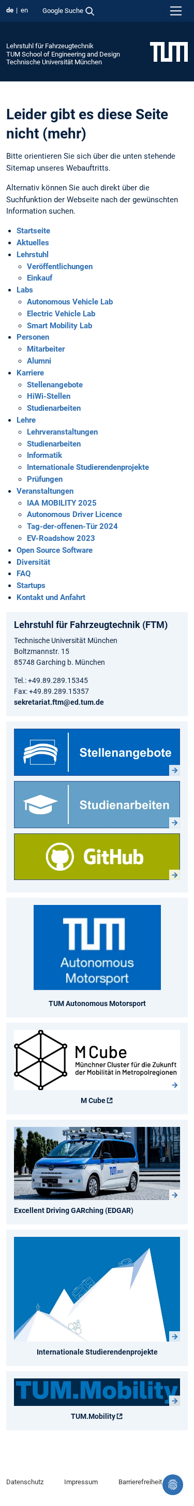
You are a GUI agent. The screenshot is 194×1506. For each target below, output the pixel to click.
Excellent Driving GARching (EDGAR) (73, 1210)
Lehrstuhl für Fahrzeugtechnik (50, 46)
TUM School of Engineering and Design (63, 54)
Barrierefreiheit (140, 1482)
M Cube (93, 1100)
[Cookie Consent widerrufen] (172, 1484)
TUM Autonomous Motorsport (97, 1003)
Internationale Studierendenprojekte (97, 1352)
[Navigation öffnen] (176, 11)
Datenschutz (24, 1482)
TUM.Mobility (93, 1416)
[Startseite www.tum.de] (169, 51)
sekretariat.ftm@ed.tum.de (59, 702)
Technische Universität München (54, 62)
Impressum (81, 1482)
